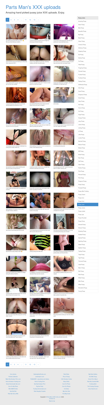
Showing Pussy (82, 231)
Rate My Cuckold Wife (93, 381)
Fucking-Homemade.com (39, 389)
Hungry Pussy (81, 118)
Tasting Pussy (81, 251)
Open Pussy (81, 164)
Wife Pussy (81, 281)
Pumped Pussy (82, 188)
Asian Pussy (81, 24)
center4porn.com (39, 376)
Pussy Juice (81, 204)
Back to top (52, 401)
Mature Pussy (81, 144)
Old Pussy (81, 161)
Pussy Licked (81, 211)
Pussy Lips (81, 214)
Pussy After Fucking (83, 191)
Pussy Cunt (81, 201)
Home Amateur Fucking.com (13, 381)
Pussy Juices (81, 208)
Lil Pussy (80, 131)
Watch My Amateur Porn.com (13, 379)
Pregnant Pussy (82, 181)
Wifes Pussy (81, 284)
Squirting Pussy (82, 241)
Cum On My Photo (13, 386)
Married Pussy (82, 141)
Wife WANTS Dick (13, 389)
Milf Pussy (81, 151)
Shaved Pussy (82, 224)
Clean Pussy (81, 41)
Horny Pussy (81, 108)
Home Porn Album (93, 379)
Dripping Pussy (82, 51)
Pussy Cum (81, 198)
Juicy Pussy (81, 121)
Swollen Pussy (82, 248)
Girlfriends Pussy (82, 84)
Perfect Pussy (81, 168)
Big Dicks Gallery (93, 374)
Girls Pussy (81, 88)
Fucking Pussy (82, 78)
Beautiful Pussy (82, 31)
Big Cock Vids (66, 391)
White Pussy (81, 278)
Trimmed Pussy (82, 261)
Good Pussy (81, 91)
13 (34, 20)
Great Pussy (81, 98)
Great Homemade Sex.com (13, 384)
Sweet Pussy (81, 244)
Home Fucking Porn (40, 381)
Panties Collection (13, 376)
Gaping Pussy (81, 81)
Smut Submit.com (93, 389)
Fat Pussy (80, 61)
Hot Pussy (81, 111)
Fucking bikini (92, 384)
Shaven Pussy (82, 228)
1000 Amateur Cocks (66, 379)
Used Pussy (81, 264)
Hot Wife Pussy (93, 376)
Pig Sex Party (39, 386)
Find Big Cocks (66, 393)
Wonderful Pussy (82, 288)
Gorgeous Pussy (82, 94)
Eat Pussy (80, 54)
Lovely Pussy (81, 138)
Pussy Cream (81, 194)
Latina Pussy (81, 124)
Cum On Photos (66, 386)
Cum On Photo (66, 384)
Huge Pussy (81, 114)
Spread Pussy (81, 238)
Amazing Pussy (82, 21)
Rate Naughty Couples (40, 391)
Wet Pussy (81, 271)
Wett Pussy (81, 274)
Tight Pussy (81, 258)
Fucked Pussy (82, 74)
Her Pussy (81, 104)
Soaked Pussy (82, 234)
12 (30, 20)
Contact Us (52, 398)
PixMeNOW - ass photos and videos (39, 379)
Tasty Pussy (81, 254)
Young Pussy (81, 291)
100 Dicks (66, 389)
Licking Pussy (81, 128)
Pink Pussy (81, 178)
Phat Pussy (81, 171)
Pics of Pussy (66, 376)
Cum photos (13, 374)
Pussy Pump (81, 221)
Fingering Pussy (82, 68)
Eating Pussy (81, 58)
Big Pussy (80, 34)
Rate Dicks (66, 374)
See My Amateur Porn (39, 384)
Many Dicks (66, 381)
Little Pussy (81, 134)
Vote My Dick (13, 391)
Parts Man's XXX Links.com (54, 397)
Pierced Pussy (82, 174)
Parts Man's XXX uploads (33, 6)
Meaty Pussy (81, 148)
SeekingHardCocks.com (40, 374)
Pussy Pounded (82, 218)
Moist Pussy (81, 154)
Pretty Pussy (81, 184)
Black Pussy (81, 38)
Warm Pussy (81, 268)
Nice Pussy (81, 158)
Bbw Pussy (81, 28)
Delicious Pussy (82, 48)
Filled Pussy (81, 64)
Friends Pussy (82, 71)
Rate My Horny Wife (13, 393)
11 (26, 20)
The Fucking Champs (92, 386)
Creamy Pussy (82, 44)
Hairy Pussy (81, 101)
